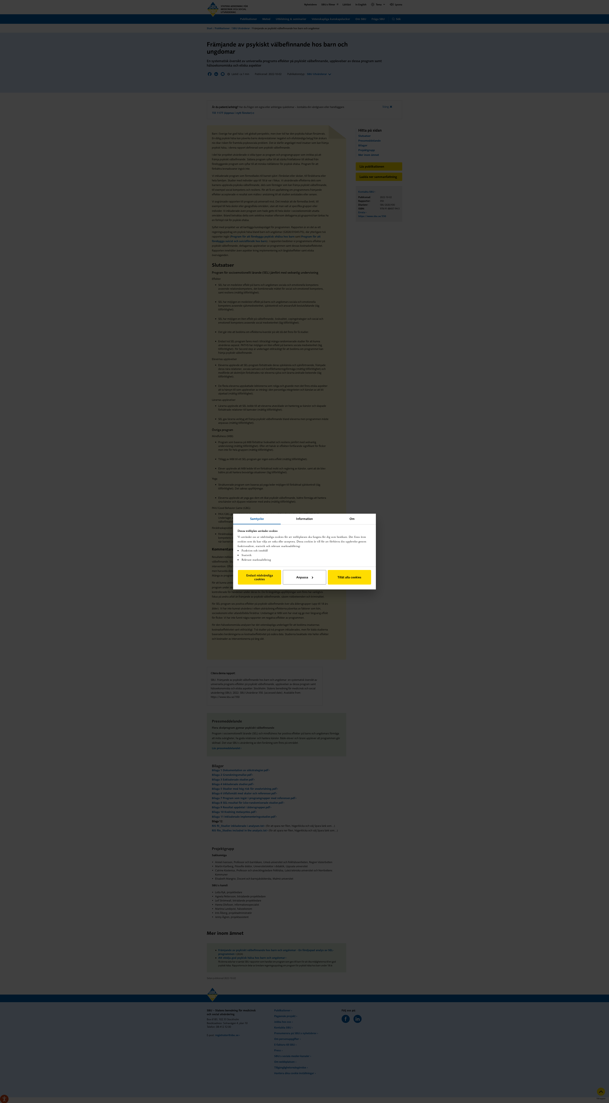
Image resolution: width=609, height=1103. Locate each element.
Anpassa (302, 577)
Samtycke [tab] (257, 518)
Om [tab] (352, 518)
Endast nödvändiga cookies (259, 577)
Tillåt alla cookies (349, 577)
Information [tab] (304, 518)
